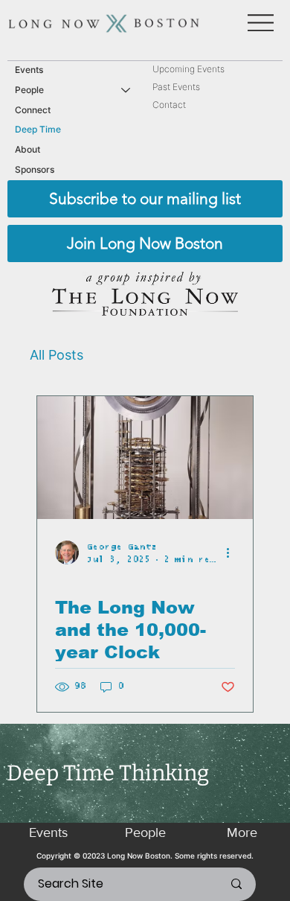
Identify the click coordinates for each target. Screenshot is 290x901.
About (27, 149)
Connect (33, 109)
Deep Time (38, 129)
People (29, 89)
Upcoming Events (188, 68)
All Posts (56, 355)
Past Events (176, 86)
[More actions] (233, 552)
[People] (126, 90)
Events (29, 69)
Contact (169, 104)
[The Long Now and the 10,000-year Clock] (145, 457)
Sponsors (34, 169)
